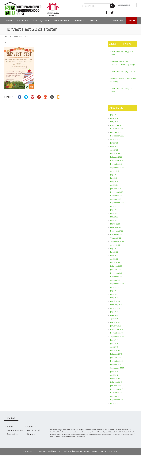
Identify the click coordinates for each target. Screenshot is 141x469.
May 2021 (114, 297)
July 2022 (113, 248)
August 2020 (115, 308)
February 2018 (116, 382)
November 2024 (116, 164)
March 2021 (115, 301)
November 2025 (116, 128)
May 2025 (114, 146)
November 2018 (116, 361)
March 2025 (115, 153)
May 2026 (114, 121)
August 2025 (115, 139)
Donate (131, 20)
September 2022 (117, 241)
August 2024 (115, 171)
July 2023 (113, 209)
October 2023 (115, 199)
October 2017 (115, 396)
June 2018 (114, 371)
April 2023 (114, 220)
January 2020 (115, 326)
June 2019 (114, 343)
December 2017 (116, 389)
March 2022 (115, 262)
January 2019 (115, 357)
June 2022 (114, 252)
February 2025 (116, 157)
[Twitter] (112, 12)
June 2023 (114, 213)
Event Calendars (15, 430)
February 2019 (116, 354)
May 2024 (114, 181)
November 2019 (116, 333)
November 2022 (116, 234)
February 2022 (116, 266)
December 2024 (116, 160)
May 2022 (114, 255)
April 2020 (114, 318)
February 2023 (116, 227)
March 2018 (115, 378)
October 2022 (115, 238)
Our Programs (40, 20)
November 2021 (116, 276)
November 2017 (116, 392)
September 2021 (117, 283)
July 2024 (113, 174)
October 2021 (115, 280)
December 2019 (116, 329)
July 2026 (113, 114)
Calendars (79, 20)
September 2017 (117, 399)
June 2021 (114, 294)
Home (9, 20)
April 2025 (114, 150)
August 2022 (115, 245)
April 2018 (114, 375)
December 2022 (116, 231)
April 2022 (114, 259)
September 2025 (117, 136)
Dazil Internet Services (110, 451)
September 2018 (117, 368)
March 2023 (115, 224)
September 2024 (117, 167)
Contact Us (117, 20)
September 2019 (117, 336)
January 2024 (115, 188)
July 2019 (113, 340)
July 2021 (113, 290)
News (92, 20)
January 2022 (115, 269)
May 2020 (114, 315)
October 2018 (115, 364)
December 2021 (116, 273)
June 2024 (114, 178)
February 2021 (116, 304)
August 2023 (115, 206)
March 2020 (115, 322)
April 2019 (114, 347)
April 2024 (114, 185)
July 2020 (113, 311)
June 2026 (114, 118)
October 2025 (115, 132)
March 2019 (115, 350)
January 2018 (115, 385)
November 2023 (116, 195)
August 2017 (115, 403)
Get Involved (60, 20)
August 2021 (115, 287)
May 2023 (114, 217)
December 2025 (116, 125)
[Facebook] (106, 12)
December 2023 (116, 192)
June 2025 (114, 143)
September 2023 (117, 202)
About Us (21, 20)
